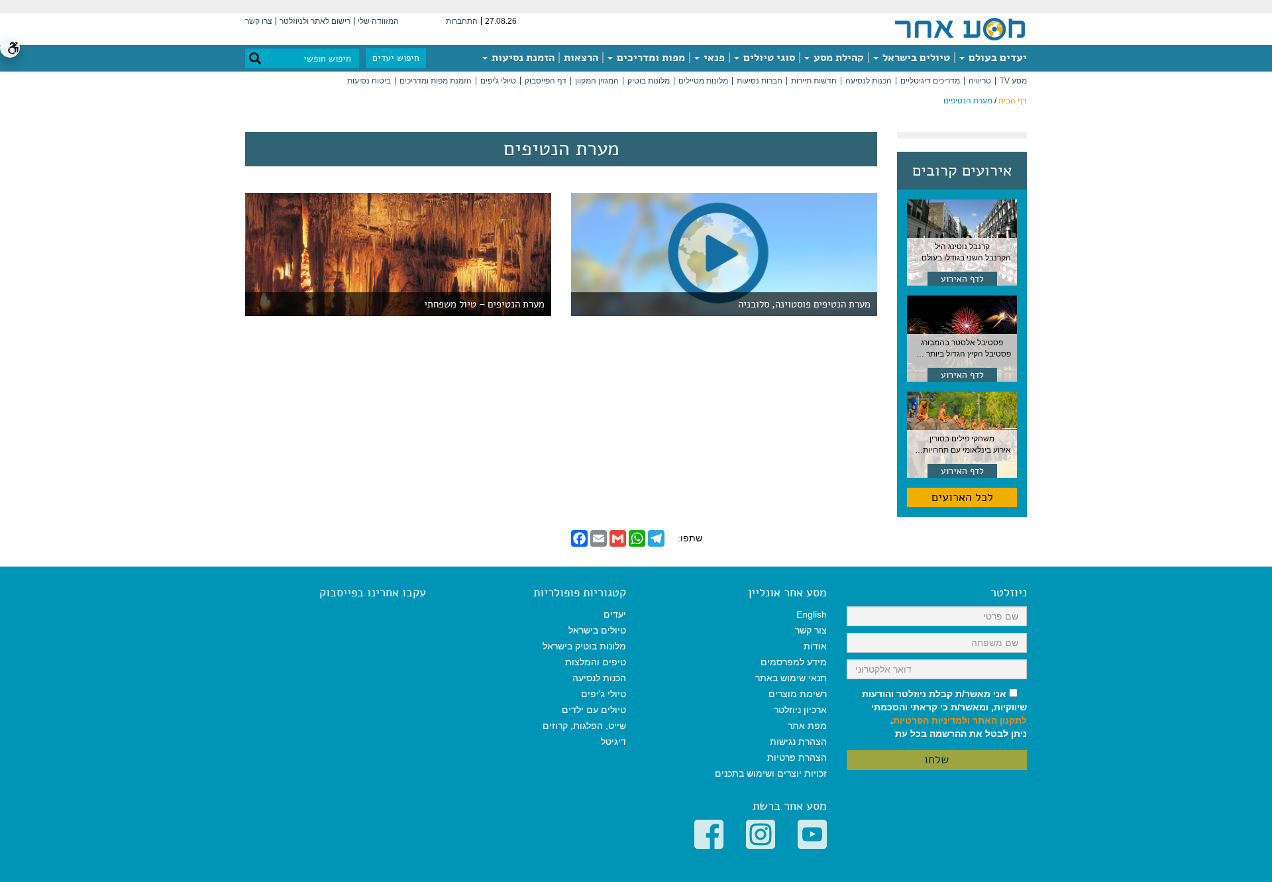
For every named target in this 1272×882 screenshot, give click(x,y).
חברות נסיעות (759, 81)
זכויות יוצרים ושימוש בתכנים (771, 773)
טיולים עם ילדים (594, 709)
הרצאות (581, 57)
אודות (815, 646)
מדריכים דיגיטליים (930, 81)
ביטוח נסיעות (369, 81)
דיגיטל (613, 741)
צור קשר (811, 630)
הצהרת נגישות (798, 741)
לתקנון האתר (1000, 720)
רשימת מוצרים (797, 694)
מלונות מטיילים (703, 81)
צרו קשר (258, 21)
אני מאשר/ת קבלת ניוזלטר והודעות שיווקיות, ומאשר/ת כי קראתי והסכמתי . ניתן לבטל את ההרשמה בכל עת (944, 714)
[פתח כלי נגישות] (10, 48)
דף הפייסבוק (545, 81)
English (811, 614)
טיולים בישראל (915, 57)
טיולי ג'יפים (498, 81)
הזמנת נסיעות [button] (522, 57)
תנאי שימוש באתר (791, 678)
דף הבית (1012, 100)
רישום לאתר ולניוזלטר (315, 21)
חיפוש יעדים (395, 58)
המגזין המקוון (597, 81)
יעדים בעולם (996, 57)
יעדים (615, 614)
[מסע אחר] (960, 28)
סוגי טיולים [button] (768, 57)
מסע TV (1013, 81)
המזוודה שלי (378, 21)
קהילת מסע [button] (837, 57)
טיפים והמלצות (595, 662)
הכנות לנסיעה (868, 81)
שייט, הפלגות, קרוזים (584, 725)
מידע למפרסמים (794, 662)
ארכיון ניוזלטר (800, 709)
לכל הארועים (962, 497)
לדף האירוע (962, 278)
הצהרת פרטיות (797, 757)
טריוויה (980, 81)
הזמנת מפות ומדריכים (435, 81)
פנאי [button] (713, 57)
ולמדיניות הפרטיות (931, 720)
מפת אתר (807, 725)
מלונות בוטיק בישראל (584, 646)
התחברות (462, 21)
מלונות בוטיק (648, 81)
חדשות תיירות (814, 81)
